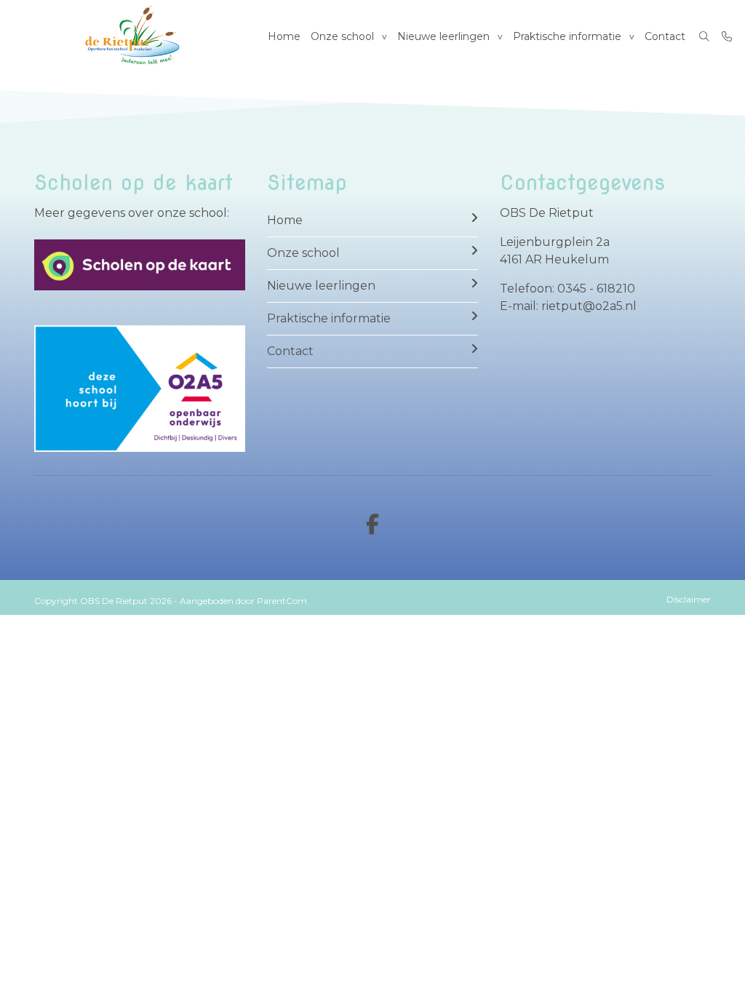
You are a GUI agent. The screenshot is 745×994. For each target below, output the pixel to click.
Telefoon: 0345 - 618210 (567, 288)
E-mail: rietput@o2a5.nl (568, 306)
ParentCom (282, 600)
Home (284, 36)
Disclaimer (688, 599)
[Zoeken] (704, 36)
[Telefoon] (726, 36)
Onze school (342, 36)
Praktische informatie (567, 36)
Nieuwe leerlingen (443, 36)
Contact (665, 36)
